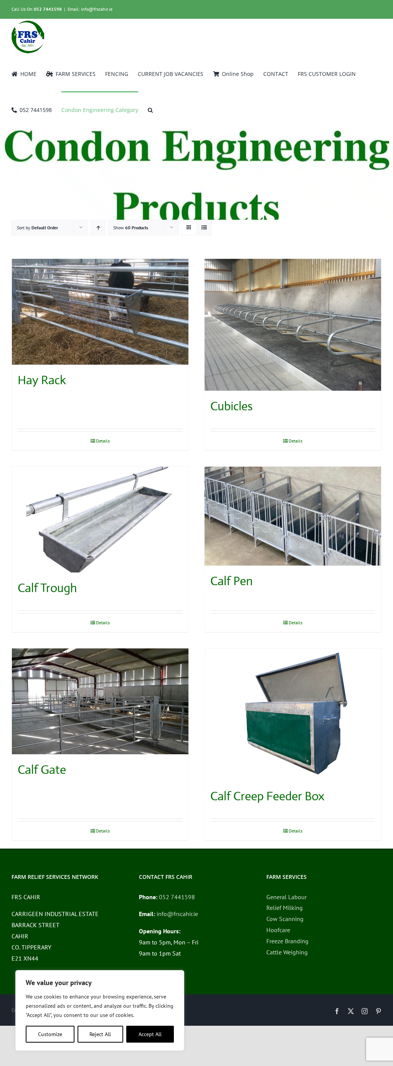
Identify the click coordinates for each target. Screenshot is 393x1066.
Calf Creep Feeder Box (267, 796)
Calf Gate (42, 769)
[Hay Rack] (100, 312)
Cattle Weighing (287, 952)
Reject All (100, 1034)
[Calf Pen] (293, 516)
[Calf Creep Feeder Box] (293, 714)
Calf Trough (47, 588)
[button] (150, 109)
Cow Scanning (285, 919)
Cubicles (231, 406)
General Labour (286, 897)
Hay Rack (42, 380)
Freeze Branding (287, 941)
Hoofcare (278, 930)
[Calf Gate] (100, 701)
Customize (50, 1034)
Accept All (150, 1034)
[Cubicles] (293, 325)
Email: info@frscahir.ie (90, 9)
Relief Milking (284, 907)
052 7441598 (48, 9)
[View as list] (203, 227)
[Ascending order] (98, 227)
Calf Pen (231, 581)
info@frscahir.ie (177, 914)
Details (103, 441)
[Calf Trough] (100, 519)
